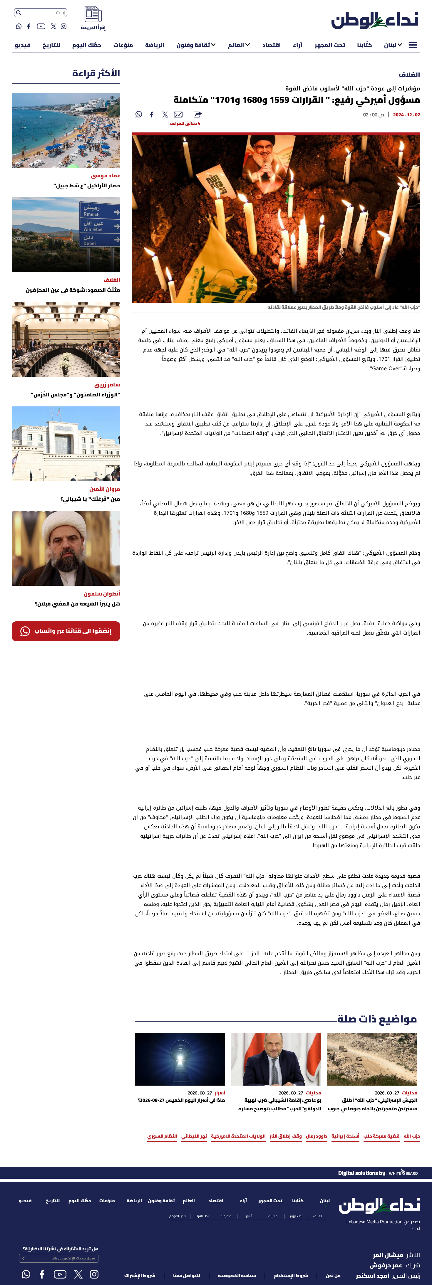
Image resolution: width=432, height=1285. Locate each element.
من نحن (333, 1276)
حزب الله (412, 1136)
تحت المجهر (330, 45)
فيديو (23, 45)
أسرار (249, 1216)
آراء (297, 45)
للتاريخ (51, 45)
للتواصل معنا (186, 1276)
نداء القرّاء (202, 1216)
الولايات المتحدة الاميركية (238, 1136)
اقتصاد (271, 45)
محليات (272, 1216)
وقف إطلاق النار (286, 1136)
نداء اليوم (296, 1216)
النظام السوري (162, 1136)
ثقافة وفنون (193, 45)
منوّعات (123, 45)
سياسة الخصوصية (237, 1276)
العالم (236, 45)
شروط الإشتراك (139, 1276)
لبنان (390, 45)
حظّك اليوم (86, 45)
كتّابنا (364, 45)
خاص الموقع (177, 1216)
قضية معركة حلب (382, 1136)
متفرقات (225, 1216)
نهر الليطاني (194, 1136)
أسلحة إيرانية (345, 1136)
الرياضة (155, 45)
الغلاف (409, 75)
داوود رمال (316, 1136)
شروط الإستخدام (291, 1276)
